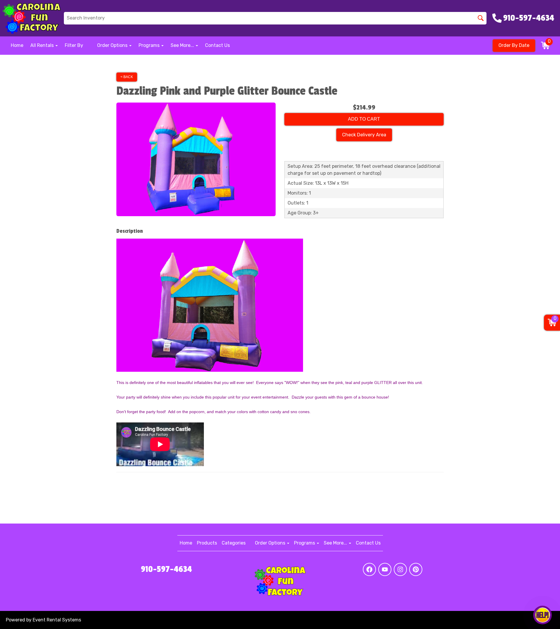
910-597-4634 (166, 569)
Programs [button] (150, 45)
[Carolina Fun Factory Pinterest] (415, 569)
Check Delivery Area (364, 135)
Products (207, 543)
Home (17, 45)
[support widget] (542, 615)
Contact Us (217, 45)
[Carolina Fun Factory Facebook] (369, 569)
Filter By (74, 45)
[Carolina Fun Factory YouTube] (384, 569)
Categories (234, 543)
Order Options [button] (113, 45)
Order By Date (513, 45)
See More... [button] (183, 45)
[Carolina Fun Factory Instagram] (400, 569)
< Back (126, 77)
